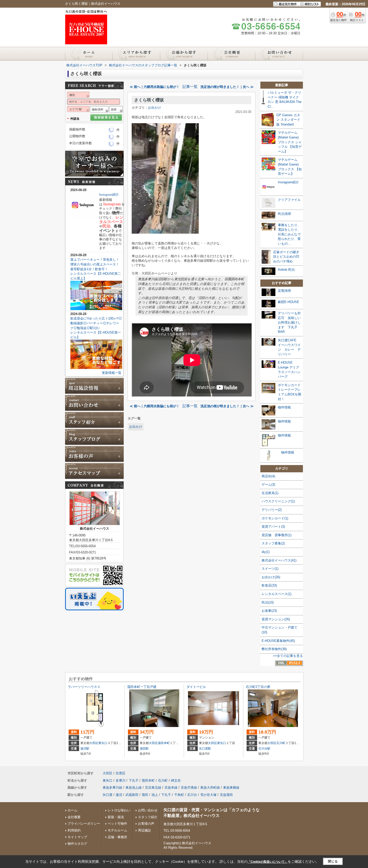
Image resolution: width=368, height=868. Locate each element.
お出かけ (154, 107)
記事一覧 (190, 87)
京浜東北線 (153, 787)
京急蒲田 (226, 795)
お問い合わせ (147, 810)
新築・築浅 (116, 817)
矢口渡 (107, 795)
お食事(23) (269, 611)
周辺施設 (144, 830)
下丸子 (133, 780)
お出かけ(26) (271, 577)
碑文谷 (176, 780)
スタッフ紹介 (147, 817)
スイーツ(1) (270, 568)
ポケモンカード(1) (275, 518)
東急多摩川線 (112, 787)
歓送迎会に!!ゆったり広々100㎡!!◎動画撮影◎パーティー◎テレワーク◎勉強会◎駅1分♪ (96, 323)
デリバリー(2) (272, 510)
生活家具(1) (270, 493)
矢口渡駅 (205, 748)
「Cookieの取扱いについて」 (268, 861)
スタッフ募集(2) (273, 543)
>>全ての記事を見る (288, 656)
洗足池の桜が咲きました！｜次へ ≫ (227, 87)
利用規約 (74, 830)
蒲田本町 (164, 743)
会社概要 (74, 817)
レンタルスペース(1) (276, 594)
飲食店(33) (269, 585)
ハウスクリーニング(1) (278, 501)
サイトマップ (77, 837)
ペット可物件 (117, 823)
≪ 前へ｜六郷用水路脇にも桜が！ (154, 87)
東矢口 (102, 743)
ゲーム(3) (268, 484)
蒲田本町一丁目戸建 (141, 687)
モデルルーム (117, 830)
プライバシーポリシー (84, 823)
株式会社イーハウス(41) (279, 560)
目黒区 (120, 773)
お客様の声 (146, 823)
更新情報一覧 (111, 373)
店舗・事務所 (117, 837)
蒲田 (145, 795)
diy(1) (266, 552)
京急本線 (170, 787)
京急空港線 (189, 787)
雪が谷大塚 (208, 795)
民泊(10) (268, 602)
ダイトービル (196, 687)
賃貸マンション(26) (276, 619)
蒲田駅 (144, 748)
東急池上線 (133, 787)
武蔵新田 (131, 795)
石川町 (280, 743)
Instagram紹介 (109, 194)
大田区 (93, 743)
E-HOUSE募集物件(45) (278, 641)
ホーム (72, 810)
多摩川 (120, 780)
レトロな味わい (119, 810)
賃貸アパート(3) (273, 526)
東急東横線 (231, 787)
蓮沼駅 (84, 748)
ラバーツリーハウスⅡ (84, 687)
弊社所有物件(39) (274, 649)
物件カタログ (77, 843)
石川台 (192, 795)
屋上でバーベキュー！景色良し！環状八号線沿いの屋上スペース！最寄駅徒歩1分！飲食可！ (94, 264)
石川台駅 (264, 748)
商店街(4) (268, 476)
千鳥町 (179, 795)
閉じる (333, 861)
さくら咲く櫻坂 (149, 100)
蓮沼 (119, 795)
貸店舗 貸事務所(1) (276, 535)
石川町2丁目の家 (258, 687)
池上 (154, 795)
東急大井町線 (210, 787)
